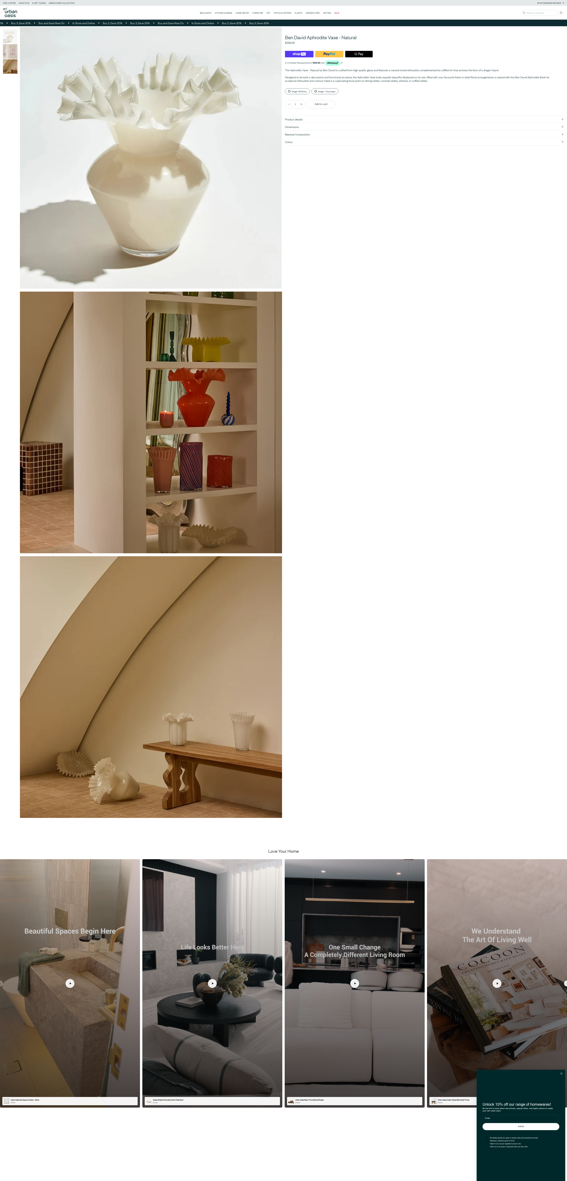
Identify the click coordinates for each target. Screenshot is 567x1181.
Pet (268, 12)
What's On (24, 2)
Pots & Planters (282, 12)
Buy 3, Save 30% (105, 23)
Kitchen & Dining (223, 12)
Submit (521, 1126)
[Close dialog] (561, 1073)
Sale (336, 12)
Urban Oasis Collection (61, 2)
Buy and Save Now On (17, 23)
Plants (298, 12)
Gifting (327, 12)
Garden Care (313, 12)
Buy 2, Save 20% (78, 23)
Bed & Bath (205, 12)
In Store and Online (49, 23)
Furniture (257, 12)
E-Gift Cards (39, 2)
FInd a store (9, 2)
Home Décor (242, 12)
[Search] (524, 12)
